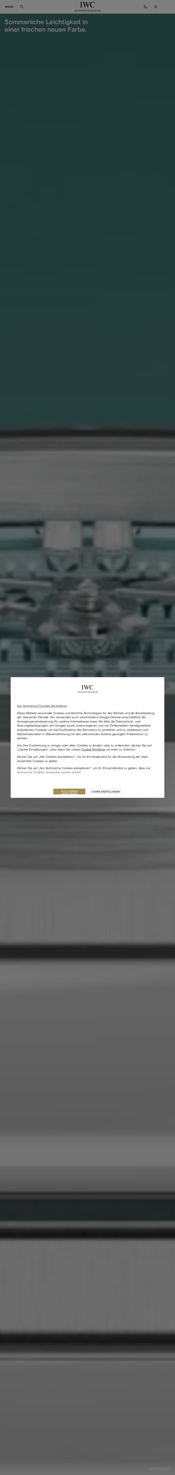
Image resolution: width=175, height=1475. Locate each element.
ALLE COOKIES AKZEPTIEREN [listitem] (69, 792)
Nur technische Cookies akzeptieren (42, 706)
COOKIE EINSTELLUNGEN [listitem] (106, 791)
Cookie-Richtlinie (93, 749)
